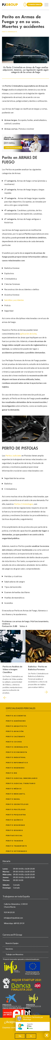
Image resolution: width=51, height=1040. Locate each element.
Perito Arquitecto (16, 726)
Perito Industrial (16, 757)
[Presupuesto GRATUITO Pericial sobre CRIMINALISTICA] (25, 143)
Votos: (23, 626)
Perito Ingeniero (15, 768)
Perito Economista (16, 752)
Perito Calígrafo (15, 736)
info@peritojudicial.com (13, 918)
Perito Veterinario (16, 851)
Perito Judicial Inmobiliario (22, 778)
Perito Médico (14, 789)
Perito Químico (14, 820)
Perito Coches (14, 742)
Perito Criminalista (17, 747)
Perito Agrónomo (16, 721)
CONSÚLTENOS (34, 4)
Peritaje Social (14, 835)
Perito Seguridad (15, 825)
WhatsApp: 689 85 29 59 (14, 923)
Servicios (9, 949)
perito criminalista (9, 31)
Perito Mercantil (15, 794)
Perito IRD (11, 773)
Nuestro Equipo (12, 943)
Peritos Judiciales (13, 455)
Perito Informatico (17, 763)
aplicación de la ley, (28, 333)
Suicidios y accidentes (14, 300)
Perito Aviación (15, 731)
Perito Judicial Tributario (20, 783)
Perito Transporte (16, 846)
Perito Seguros (14, 830)
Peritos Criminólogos (23, 504)
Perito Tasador (14, 841)
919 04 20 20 (9, 912)
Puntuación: (7, 626)
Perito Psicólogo (16, 809)
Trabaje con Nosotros (14, 954)
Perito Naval (13, 799)
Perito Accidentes (16, 716)
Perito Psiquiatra (16, 815)
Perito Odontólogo (17, 804)
